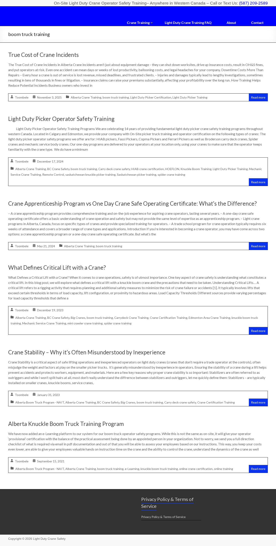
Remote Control (53, 174)
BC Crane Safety (58, 169)
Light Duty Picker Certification (150, 97)
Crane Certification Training (168, 317)
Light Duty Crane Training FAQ (188, 22)
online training (223, 469)
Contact (257, 22)
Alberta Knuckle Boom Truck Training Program (66, 423)
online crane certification (196, 469)
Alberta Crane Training (86, 97)
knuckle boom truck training (159, 469)
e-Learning (132, 469)
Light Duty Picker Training (189, 97)
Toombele (21, 97)
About (231, 22)
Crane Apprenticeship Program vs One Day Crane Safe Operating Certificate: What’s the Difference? (132, 203)
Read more (258, 97)
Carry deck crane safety (114, 169)
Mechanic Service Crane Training (44, 323)
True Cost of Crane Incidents (43, 54)
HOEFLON (172, 169)
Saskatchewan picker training (136, 174)
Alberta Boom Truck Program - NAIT (39, 402)
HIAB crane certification (147, 169)
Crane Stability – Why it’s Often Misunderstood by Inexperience (86, 352)
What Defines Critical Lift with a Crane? (57, 267)
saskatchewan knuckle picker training (90, 174)
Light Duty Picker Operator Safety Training (61, 118)
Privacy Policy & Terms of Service (163, 517)
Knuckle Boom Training (196, 169)
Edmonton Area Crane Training (209, 317)
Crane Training (138, 22)
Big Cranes (78, 317)
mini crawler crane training (85, 323)
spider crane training (171, 174)
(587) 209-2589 (253, 3)
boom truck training (116, 97)
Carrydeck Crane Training (131, 317)
